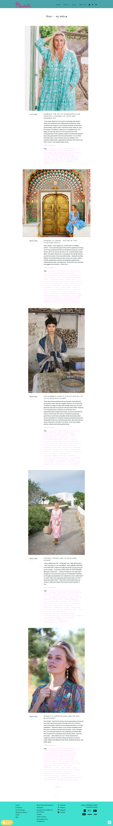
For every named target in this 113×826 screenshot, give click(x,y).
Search (18, 805)
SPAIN (79, 293)
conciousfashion (60, 153)
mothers (47, 451)
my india (56, 163)
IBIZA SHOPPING (64, 603)
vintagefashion (69, 300)
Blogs (49, 16)
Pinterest (62, 807)
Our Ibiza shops (20, 810)
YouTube (62, 812)
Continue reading (49, 145)
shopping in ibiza (55, 771)
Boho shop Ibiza (50, 150)
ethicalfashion (49, 277)
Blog (74, 5)
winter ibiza (74, 302)
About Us (82, 5)
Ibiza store (57, 447)
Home (58, 5)
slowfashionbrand (68, 291)
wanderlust (48, 302)
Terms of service (41, 817)
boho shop (75, 148)
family (46, 279)
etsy (45, 155)
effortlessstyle (75, 153)
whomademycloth (62, 302)
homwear (63, 443)
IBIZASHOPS (69, 161)
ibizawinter (48, 287)
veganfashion (56, 300)
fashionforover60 (51, 159)
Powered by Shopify (91, 807)
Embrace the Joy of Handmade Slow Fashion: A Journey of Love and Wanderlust (62, 116)
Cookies (39, 814)
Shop (65, 5)
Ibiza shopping (57, 161)
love (45, 609)
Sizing (17, 815)
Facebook (62, 805)
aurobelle (52, 148)
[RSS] (66, 16)
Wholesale (40, 807)
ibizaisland (57, 285)
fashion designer (57, 279)
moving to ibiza (58, 451)
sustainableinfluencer (52, 298)
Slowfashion (54, 291)
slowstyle (48, 457)
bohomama (48, 153)
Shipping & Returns (21, 812)
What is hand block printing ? (45, 805)
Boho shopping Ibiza (66, 150)
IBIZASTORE (48, 163)
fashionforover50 (71, 157)
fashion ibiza (57, 157)
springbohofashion (51, 295)
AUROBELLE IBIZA (91, 805)
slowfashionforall (68, 293)
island (56, 287)
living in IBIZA (66, 287)
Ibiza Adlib (74, 283)
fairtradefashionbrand (58, 155)
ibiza (66, 283)
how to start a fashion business (63, 282)
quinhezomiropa (63, 289)
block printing (64, 148)
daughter (62, 275)
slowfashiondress (51, 293)
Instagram (62, 810)
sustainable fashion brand (71, 295)
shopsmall (53, 453)
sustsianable (68, 298)
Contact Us (19, 807)
